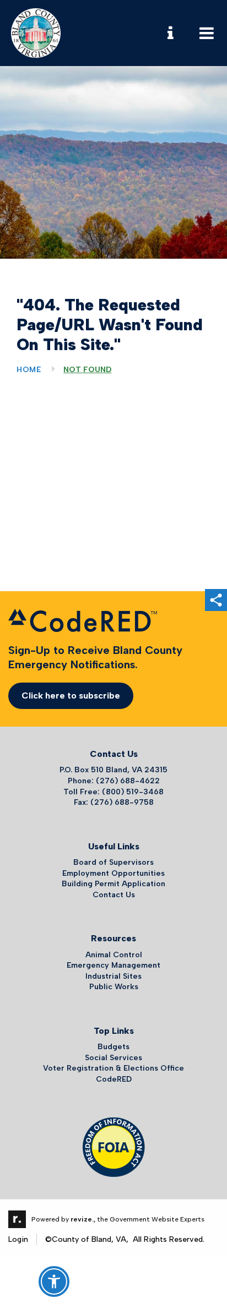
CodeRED (114, 1079)
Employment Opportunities (113, 873)
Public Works (113, 986)
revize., (83, 1219)
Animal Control (113, 954)
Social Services (113, 1057)
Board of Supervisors (113, 862)
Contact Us (114, 894)
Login (18, 1239)
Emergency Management (113, 965)
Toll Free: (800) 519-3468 (113, 792)
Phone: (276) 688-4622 (114, 781)
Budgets (113, 1046)
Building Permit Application (113, 883)
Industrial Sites (113, 976)
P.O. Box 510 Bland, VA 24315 (113, 770)
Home (29, 369)
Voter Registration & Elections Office (113, 1068)
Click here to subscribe (70, 695)
